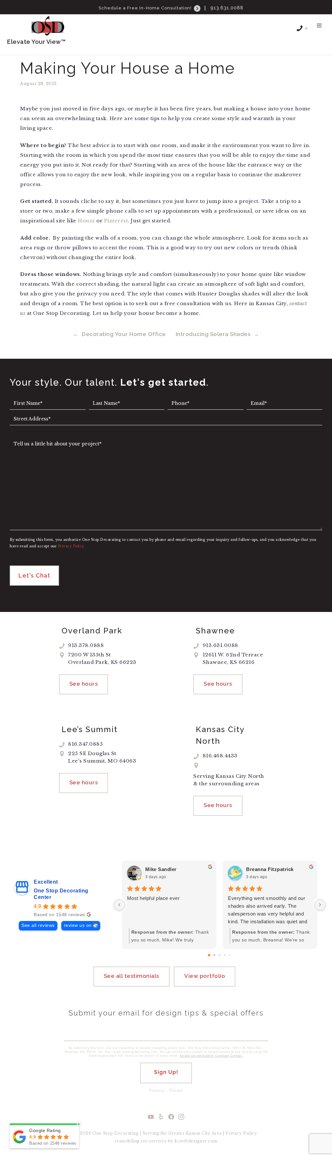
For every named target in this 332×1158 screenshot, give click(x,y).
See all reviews (38, 925)
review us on (78, 925)
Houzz (86, 221)
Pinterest (116, 221)
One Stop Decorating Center (61, 894)
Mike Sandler (161, 869)
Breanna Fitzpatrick (270, 869)
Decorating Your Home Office (124, 334)
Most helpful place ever (153, 898)
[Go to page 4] (230, 955)
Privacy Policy (241, 1133)
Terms (176, 1090)
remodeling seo (131, 1141)
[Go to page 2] (219, 955)
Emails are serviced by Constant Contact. (211, 1055)
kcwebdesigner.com (196, 1141)
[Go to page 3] (224, 955)
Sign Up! (166, 1072)
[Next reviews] (320, 904)
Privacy (157, 1090)
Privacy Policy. (71, 546)
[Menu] (319, 28)
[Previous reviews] (119, 904)
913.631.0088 (226, 7)
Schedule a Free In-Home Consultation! (146, 8)
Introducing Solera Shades (213, 334)
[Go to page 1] (214, 955)
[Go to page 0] (209, 955)
